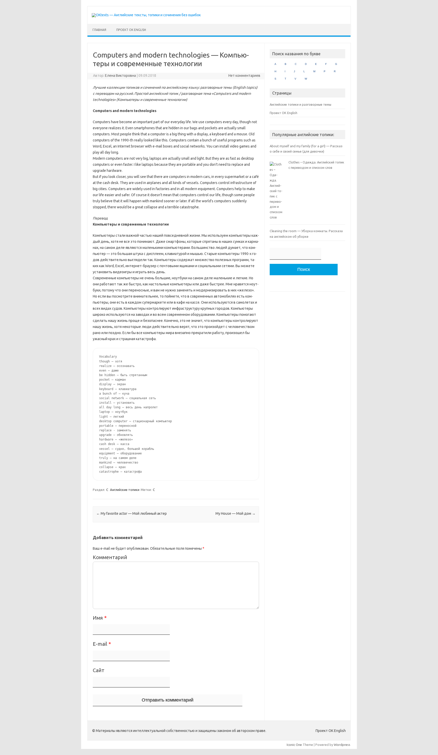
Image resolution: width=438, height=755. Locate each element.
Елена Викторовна (120, 75)
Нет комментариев (244, 75)
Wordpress (342, 744)
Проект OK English (131, 29)
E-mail (102, 644)
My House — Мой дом (235, 513)
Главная (99, 29)
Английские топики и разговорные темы (300, 104)
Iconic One (294, 744)
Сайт (98, 670)
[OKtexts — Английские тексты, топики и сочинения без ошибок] (146, 15)
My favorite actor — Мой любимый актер (131, 513)
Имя (100, 618)
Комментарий (110, 557)
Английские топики (124, 489)
